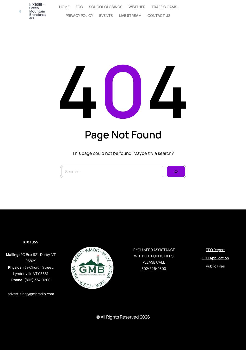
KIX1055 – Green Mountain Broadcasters (37, 11)
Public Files (215, 266)
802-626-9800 (153, 268)
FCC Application (215, 258)
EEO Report (215, 249)
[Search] (176, 171)
